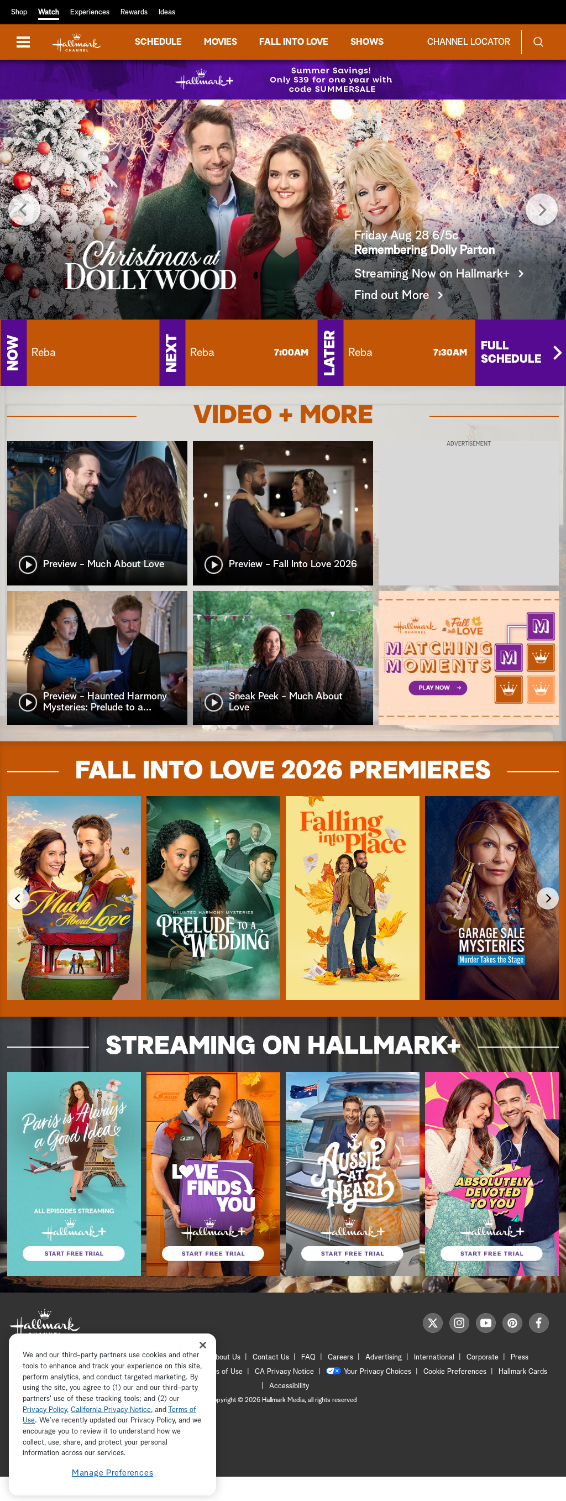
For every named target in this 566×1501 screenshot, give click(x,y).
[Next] (542, 209)
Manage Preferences (113, 1473)
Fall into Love (293, 42)
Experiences (89, 12)
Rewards (134, 12)
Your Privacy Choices (377, 1372)
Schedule (158, 42)
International (434, 1357)
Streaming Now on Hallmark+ (432, 274)
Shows (367, 42)
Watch (48, 12)
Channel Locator (468, 42)
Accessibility (289, 1386)
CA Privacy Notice (284, 1372)
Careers (340, 1357)
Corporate (483, 1357)
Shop (19, 12)
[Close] (203, 1345)
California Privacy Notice (111, 1410)
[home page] (77, 42)
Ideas (167, 12)
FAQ (308, 1357)
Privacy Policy (45, 1410)
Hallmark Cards (523, 1372)
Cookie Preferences (454, 1372)
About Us (225, 1357)
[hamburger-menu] (23, 42)
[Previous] (24, 209)
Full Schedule (511, 353)
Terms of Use (221, 1372)
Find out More (391, 296)
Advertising (383, 1357)
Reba (44, 352)
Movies (220, 42)
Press (519, 1357)
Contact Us (271, 1357)
